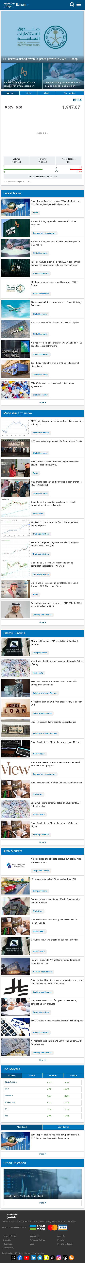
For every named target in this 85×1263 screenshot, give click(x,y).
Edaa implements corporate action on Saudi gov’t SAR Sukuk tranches (55, 805)
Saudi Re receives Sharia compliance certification (53, 722)
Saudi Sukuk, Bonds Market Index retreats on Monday (55, 742)
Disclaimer (34, 1236)
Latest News (12, 193)
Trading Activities (41, 534)
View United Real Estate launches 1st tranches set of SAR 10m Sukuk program (55, 764)
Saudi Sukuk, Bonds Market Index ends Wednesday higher (54, 825)
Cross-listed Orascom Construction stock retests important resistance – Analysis (53, 504)
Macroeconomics (41, 294)
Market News (39, 754)
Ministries (37, 794)
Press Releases (14, 1163)
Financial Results (41, 273)
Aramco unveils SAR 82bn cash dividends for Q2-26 (55, 322)
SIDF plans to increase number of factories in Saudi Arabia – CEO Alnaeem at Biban (54, 585)
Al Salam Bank (10, 1102)
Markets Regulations (42, 972)
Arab (28, 93)
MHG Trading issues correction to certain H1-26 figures (57, 1020)
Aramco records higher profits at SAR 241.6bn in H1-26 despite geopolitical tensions (56, 344)
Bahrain (10, 93)
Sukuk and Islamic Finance (45, 693)
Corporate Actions (41, 871)
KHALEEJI (9, 1096)
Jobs (32, 1244)
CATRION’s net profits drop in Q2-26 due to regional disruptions (55, 365)
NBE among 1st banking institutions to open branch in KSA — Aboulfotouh (56, 484)
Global (46, 93)
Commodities (69, 93)
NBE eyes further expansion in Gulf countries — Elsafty (56, 441)
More (41, 402)
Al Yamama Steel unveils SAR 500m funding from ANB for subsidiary (56, 1043)
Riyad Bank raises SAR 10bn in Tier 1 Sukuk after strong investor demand (54, 683)
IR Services (7, 1244)
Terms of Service (10, 1236)
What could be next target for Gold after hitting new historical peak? (54, 524)
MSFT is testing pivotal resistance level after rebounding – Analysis (57, 423)
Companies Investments (44, 233)
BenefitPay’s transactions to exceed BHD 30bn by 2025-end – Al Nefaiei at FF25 (56, 605)
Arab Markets (12, 851)
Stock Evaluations (41, 433)
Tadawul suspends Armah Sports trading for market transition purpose (55, 962)
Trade (35, 213)
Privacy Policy (8, 1248)
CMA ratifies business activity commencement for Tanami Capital (54, 921)
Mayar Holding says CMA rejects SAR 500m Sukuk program (54, 643)
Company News (40, 653)
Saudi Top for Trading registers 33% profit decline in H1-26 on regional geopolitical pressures (55, 203)
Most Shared (63, 1127)
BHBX (77, 100)
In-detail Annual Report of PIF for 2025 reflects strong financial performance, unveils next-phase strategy (55, 264)
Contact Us (7, 1240)
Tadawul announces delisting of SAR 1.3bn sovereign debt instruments (55, 901)
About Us (61, 1236)
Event (35, 473)
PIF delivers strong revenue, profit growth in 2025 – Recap (54, 284)
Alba (6, 1116)
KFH (6, 1109)
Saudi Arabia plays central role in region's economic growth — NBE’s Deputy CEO (55, 463)
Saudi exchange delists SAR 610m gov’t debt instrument (56, 782)
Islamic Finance (14, 633)
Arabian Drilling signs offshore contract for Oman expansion (54, 223)
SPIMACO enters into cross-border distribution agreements (52, 385)
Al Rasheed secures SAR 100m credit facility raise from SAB (56, 703)
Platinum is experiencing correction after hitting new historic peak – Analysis (55, 544)
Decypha (60, 1240)
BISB (6, 1089)
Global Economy (40, 253)
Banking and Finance (42, 615)
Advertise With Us (37, 1240)
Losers (32, 1075)
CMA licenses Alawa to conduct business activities (54, 940)
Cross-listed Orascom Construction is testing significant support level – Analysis (52, 564)
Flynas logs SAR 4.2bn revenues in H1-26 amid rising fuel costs (56, 304)
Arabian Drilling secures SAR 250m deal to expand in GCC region (55, 243)
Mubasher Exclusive (17, 413)
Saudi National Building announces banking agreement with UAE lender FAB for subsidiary (56, 982)
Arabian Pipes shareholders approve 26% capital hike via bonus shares (56, 861)
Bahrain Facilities (11, 1082)
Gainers (11, 1075)
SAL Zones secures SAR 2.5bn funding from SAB (53, 879)
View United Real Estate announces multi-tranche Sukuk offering (57, 663)
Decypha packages (64, 1244)
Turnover (53, 1075)
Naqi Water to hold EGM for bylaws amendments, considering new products (54, 1002)
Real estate (38, 514)
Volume (73, 1075)
